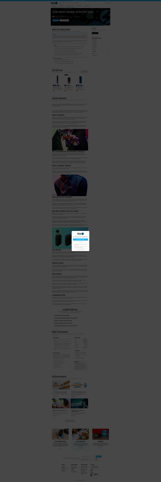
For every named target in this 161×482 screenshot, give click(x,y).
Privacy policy (82, 249)
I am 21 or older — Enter (80, 239)
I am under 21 (80, 241)
